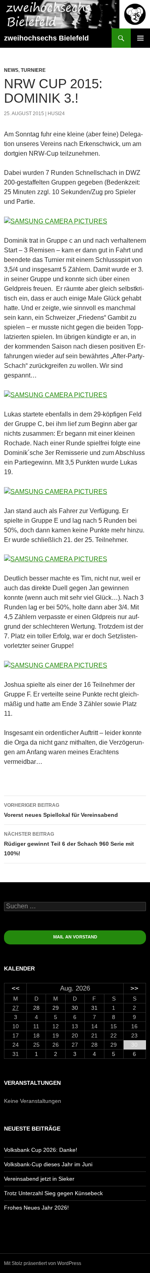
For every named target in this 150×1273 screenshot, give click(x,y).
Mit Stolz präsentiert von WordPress (42, 1263)
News (11, 70)
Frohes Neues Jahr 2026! (36, 1207)
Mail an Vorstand (75, 936)
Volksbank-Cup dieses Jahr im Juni (48, 1164)
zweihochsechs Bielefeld (46, 38)
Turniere (33, 70)
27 (15, 1008)
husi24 (56, 113)
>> (134, 988)
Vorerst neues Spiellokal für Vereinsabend (61, 810)
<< (16, 988)
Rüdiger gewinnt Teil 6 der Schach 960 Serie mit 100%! (69, 844)
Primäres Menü (140, 38)
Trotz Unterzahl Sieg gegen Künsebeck (53, 1193)
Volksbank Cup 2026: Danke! (40, 1150)
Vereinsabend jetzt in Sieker (39, 1179)
